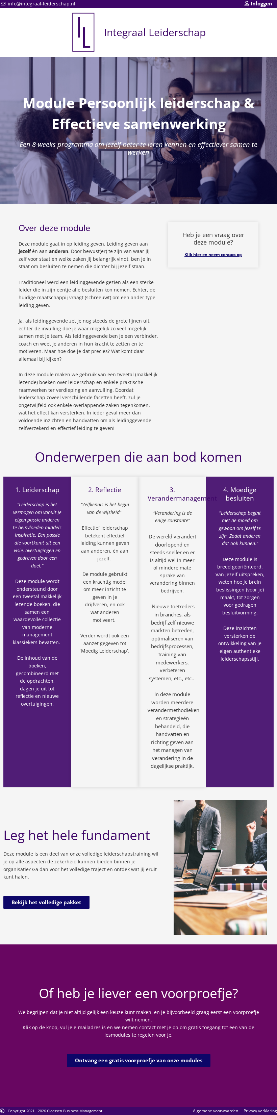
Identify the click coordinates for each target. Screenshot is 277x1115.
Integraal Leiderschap (155, 32)
